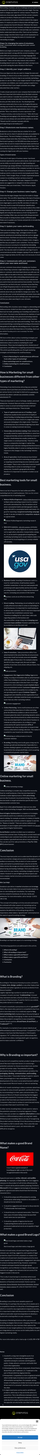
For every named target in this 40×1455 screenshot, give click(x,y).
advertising (3, 1284)
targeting (31, 394)
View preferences (20, 1448)
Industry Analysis (11, 1287)
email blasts (36, 274)
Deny (20, 1443)
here (30, 493)
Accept (20, 1437)
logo (19, 247)
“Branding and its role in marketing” (17, 331)
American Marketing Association (21, 983)
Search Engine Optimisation (25, 1284)
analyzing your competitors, (21, 394)
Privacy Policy (20, 1452)
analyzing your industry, (6, 394)
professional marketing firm (11, 245)
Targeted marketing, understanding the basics (13, 114)
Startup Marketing (12, 1284)
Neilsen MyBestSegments (30, 499)
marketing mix (34, 392)
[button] (37, 1421)
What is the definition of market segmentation (19, 111)
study (34, 722)
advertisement (4, 397)
